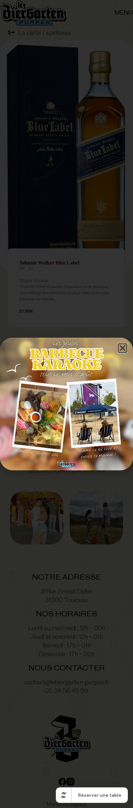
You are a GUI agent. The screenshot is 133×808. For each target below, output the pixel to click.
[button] (122, 348)
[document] (66, 404)
